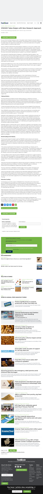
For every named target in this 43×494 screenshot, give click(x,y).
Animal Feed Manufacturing (8, 26)
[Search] (38, 23)
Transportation (5, 264)
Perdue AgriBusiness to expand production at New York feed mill (26, 302)
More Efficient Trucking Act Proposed (28, 288)
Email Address (22, 221)
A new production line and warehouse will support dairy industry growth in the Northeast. (27, 306)
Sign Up (9, 251)
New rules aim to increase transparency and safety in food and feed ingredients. (28, 342)
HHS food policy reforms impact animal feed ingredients (28, 338)
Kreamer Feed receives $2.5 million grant (28, 429)
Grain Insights (4, 257)
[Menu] (41, 23)
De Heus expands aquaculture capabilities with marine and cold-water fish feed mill (28, 418)
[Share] (5, 205)
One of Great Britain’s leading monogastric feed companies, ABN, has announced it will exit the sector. (27, 398)
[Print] (2, 205)
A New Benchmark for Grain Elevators (27, 282)
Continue (27, 491)
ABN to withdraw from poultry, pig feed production (28, 395)
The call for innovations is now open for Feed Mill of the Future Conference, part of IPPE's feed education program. (28, 364)
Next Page (12, 450)
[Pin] (13, 205)
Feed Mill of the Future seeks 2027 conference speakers (26, 360)
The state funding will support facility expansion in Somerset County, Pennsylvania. (26, 431)
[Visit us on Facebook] (15, 467)
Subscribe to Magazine (8, 37)
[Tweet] (10, 205)
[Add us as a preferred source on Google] (16, 205)
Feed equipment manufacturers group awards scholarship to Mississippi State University (28, 383)
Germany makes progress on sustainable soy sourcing (24, 327)
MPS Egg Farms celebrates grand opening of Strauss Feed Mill (26, 406)
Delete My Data (21, 469)
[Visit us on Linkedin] (18, 467)
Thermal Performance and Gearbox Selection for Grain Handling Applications (26, 314)
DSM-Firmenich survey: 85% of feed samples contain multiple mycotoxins (27, 440)
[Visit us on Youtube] (20, 467)
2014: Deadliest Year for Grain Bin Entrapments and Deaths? (7, 282)
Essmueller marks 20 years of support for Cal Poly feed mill (27, 349)
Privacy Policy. (16, 249)
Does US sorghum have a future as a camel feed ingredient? (16, 258)
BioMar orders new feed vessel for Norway (11, 266)
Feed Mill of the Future (20, 358)
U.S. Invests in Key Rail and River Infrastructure (7, 289)
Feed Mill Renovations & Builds (22, 300)
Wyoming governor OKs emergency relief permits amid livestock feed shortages (19, 371)
